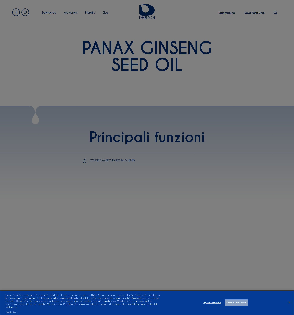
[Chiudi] (289, 302)
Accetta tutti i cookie (236, 302)
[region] (147, 302)
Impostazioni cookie (212, 302)
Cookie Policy (11, 312)
